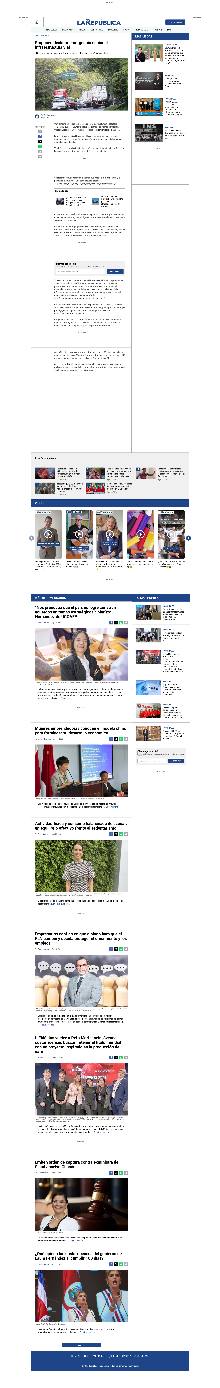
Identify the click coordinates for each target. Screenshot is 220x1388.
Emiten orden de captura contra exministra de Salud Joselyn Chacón (76, 1164)
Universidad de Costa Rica (96, 804)
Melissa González (44, 739)
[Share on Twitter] (40, 141)
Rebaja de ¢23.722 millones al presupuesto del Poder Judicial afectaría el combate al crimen (69, 488)
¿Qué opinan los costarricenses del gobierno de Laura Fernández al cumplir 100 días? (78, 1256)
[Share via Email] (40, 151)
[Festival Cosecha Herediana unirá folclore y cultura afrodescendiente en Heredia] (95, 201)
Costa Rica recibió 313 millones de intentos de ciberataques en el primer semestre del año (68, 472)
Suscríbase (141, 1356)
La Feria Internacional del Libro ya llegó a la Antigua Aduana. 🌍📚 (77, 564)
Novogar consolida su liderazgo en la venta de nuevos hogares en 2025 (173, 637)
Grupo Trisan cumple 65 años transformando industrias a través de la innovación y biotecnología (173, 614)
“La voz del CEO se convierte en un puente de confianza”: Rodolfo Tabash (173, 735)
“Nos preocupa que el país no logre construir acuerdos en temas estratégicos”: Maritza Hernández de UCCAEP (75, 612)
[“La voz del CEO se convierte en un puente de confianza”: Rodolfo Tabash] (148, 733)
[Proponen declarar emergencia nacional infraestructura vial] (81, 84)
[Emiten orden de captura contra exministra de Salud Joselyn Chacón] (81, 1204)
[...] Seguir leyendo (66, 698)
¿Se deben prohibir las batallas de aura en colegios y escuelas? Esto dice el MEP (76, 201)
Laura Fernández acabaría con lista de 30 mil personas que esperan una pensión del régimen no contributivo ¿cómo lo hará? (174, 55)
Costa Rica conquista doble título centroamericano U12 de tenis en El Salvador (119, 486)
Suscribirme (115, 272)
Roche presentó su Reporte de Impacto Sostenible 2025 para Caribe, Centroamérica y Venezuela (48, 565)
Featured (169, 75)
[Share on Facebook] (40, 136)
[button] (175, 22)
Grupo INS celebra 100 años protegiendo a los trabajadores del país (175, 134)
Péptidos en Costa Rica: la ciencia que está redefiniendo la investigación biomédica (172, 689)
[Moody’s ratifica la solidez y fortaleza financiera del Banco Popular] (149, 81)
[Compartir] (40, 156)
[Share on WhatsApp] (40, 146)
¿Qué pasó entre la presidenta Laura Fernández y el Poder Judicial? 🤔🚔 (171, 564)
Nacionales (45, 36)
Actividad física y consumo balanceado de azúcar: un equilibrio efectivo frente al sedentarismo (81, 825)
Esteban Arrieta (50, 115)
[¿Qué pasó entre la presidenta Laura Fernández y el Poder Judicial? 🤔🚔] (171, 534)
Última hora (171, 45)
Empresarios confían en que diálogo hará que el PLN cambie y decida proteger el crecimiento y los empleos (81, 938)
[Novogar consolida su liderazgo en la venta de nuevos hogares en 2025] (148, 635)
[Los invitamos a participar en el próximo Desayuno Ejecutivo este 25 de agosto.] (109, 534)
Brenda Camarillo (44, 1058)
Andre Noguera (43, 834)
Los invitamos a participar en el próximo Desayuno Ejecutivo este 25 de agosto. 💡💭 (109, 565)
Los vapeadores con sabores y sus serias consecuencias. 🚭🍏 (140, 564)
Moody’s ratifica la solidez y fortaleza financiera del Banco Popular (174, 82)
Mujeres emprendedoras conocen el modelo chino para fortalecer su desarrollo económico (80, 730)
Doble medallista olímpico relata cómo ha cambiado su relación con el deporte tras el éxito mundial (171, 472)
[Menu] (38, 22)
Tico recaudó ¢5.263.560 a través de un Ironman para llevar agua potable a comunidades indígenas (119, 472)
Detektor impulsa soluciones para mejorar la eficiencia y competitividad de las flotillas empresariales (173, 712)
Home (37, 36)
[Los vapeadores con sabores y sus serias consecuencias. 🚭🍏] (140, 534)
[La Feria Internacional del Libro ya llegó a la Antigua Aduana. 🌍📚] (79, 534)
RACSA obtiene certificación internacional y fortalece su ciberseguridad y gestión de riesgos (173, 108)
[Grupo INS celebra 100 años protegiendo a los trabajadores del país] (149, 133)
